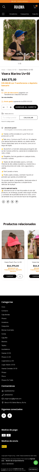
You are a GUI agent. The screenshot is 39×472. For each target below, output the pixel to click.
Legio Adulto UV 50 (8, 365)
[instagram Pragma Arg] (4, 415)
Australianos (6, 349)
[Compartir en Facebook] (8, 203)
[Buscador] (4, 7)
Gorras (4, 334)
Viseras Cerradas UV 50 (9, 368)
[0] (34, 7)
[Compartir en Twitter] (12, 203)
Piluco (4, 376)
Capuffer (5, 338)
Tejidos (4, 345)
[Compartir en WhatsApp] (3, 201)
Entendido (33, 469)
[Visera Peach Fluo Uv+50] (20, 276)
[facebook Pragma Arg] (9, 415)
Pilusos (4, 318)
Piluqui (4, 372)
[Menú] (3, 14)
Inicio (3, 70)
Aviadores (13, 14)
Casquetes (25, 14)
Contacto (5, 311)
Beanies (4, 342)
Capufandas (6, 315)
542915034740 (9, 391)
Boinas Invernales (8, 330)
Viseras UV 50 (6, 353)
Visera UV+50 (12, 70)
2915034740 (8, 395)
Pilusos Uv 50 (6, 357)
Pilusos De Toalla (7, 380)
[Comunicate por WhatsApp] (36, 462)
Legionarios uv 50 (8, 361)
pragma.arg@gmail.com (12, 399)
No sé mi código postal (8, 121)
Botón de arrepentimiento (15, 460)
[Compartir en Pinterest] (16, 203)
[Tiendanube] (8, 464)
